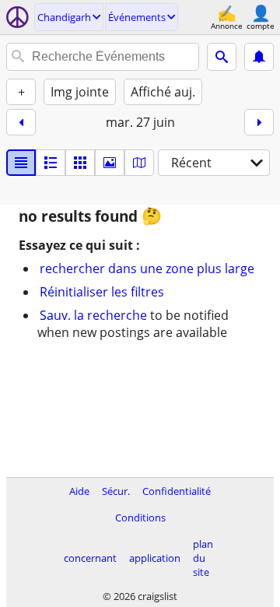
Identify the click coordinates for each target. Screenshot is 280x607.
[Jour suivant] (259, 122)
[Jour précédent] (21, 122)
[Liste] (21, 162)
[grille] (80, 162)
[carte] (139, 162)
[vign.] (50, 162)
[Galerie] (109, 162)
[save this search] (259, 57)
